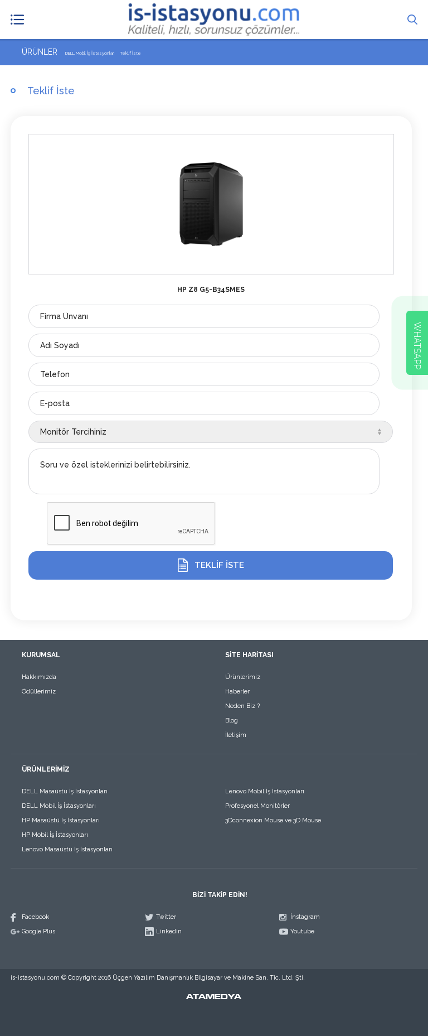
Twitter (166, 917)
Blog (231, 720)
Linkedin (169, 931)
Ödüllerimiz (39, 691)
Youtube (302, 931)
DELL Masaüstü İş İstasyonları (65, 791)
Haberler (237, 691)
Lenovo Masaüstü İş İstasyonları (67, 849)
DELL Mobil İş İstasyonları (59, 805)
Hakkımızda (39, 677)
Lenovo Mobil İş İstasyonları (264, 791)
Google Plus (38, 931)
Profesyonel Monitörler (257, 805)
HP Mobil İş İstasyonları (55, 835)
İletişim (235, 735)
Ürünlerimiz (242, 677)
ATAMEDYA (213, 997)
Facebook (35, 917)
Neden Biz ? (242, 706)
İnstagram (305, 917)
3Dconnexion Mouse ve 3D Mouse (273, 820)
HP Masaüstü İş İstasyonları (61, 820)
